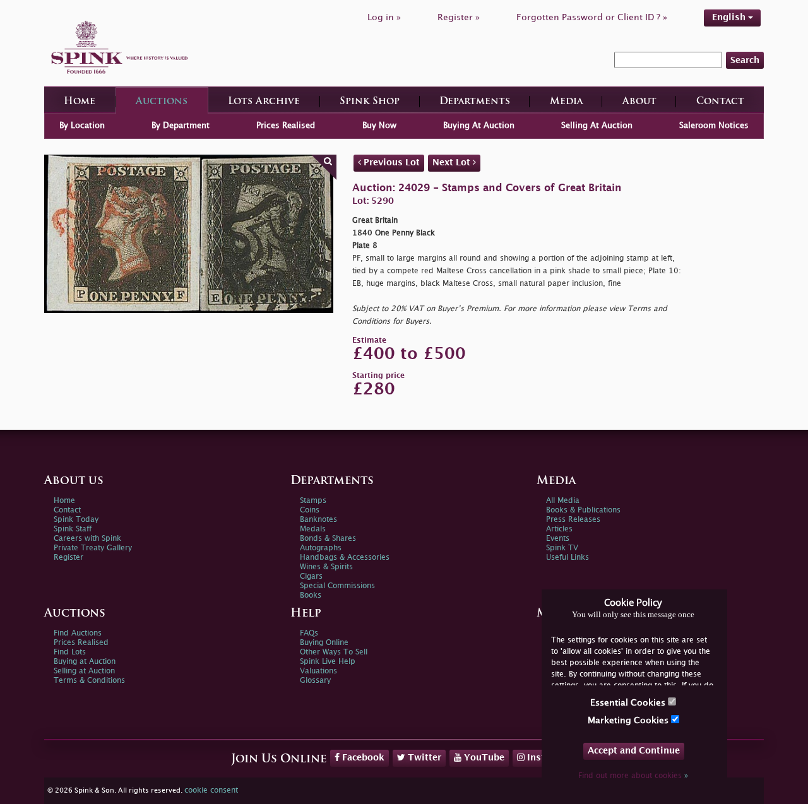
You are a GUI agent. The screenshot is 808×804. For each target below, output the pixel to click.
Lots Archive (264, 102)
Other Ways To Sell (333, 652)
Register (68, 557)
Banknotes (318, 519)
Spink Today (76, 519)
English (730, 17)
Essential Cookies (629, 703)
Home (79, 102)
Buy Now (379, 125)
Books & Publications (583, 510)
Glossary (315, 680)
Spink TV (562, 548)
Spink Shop (370, 102)
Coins (309, 510)
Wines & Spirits (326, 567)
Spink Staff (73, 529)
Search (744, 60)
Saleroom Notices (714, 125)
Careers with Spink (87, 538)
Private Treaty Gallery (93, 548)
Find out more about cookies (633, 775)
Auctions (161, 102)
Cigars (311, 576)
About (639, 102)
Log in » (384, 17)
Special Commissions (337, 585)
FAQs (309, 633)
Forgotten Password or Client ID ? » (591, 17)
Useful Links (567, 557)
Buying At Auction (478, 125)
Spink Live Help (327, 661)
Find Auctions (78, 633)
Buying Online (324, 642)
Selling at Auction (84, 671)
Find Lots (70, 652)
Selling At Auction (597, 125)
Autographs (321, 548)
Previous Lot (390, 162)
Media (566, 102)
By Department (181, 125)
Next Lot (452, 162)
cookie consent (211, 790)
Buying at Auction (85, 661)
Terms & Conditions (89, 680)
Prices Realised (285, 125)
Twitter (423, 758)
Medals (313, 529)
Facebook (362, 758)
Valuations (318, 671)
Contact (720, 102)
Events (557, 538)
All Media (562, 500)
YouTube (482, 758)
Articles (559, 529)
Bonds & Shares (328, 538)
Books (310, 595)
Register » (458, 17)
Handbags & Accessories (344, 557)
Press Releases (573, 519)
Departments (474, 102)
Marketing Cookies (629, 720)
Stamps (313, 500)
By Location (82, 125)
